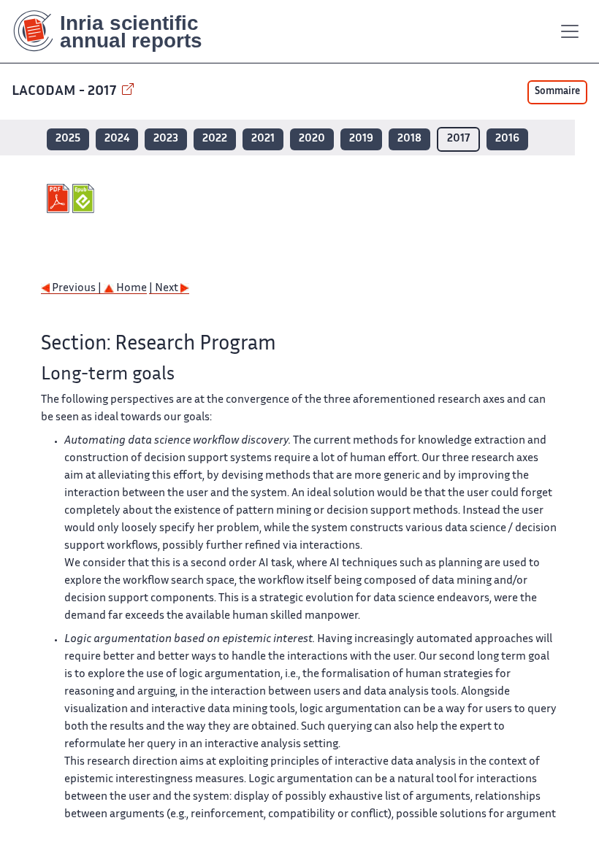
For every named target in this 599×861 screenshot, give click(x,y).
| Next (164, 288)
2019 (361, 139)
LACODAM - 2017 (65, 91)
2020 (312, 139)
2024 (116, 139)
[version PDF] (59, 198)
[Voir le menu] (569, 31)
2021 (263, 139)
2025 (68, 139)
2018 (409, 139)
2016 (507, 139)
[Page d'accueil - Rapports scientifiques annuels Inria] (118, 31)
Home (130, 288)
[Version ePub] (85, 198)
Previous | (77, 288)
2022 (214, 139)
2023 (165, 139)
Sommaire (557, 92)
